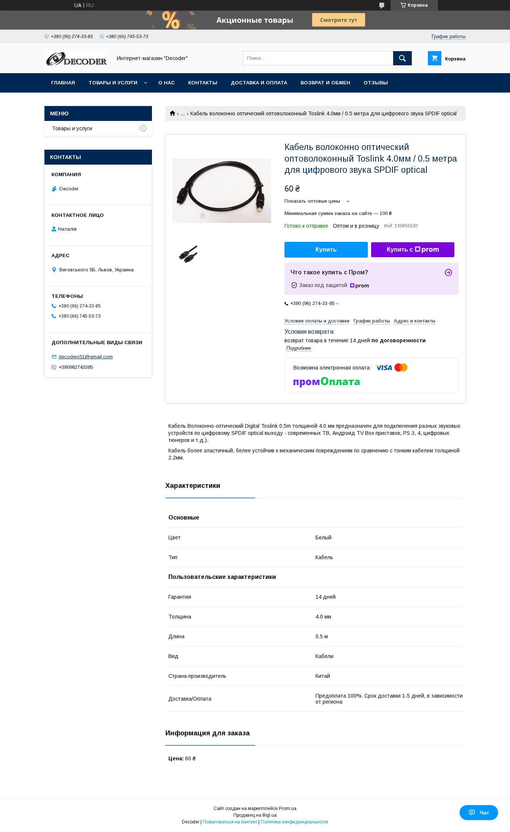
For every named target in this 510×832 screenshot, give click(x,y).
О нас (166, 82)
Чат (484, 813)
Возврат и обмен (325, 82)
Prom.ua (287, 808)
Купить (326, 249)
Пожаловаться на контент (230, 822)
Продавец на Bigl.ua (255, 815)
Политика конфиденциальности (294, 822)
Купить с (400, 249)
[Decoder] (76, 63)
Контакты (202, 82)
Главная (63, 82)
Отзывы (376, 82)
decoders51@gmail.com (86, 356)
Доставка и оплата (259, 82)
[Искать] (402, 58)
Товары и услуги (112, 82)
